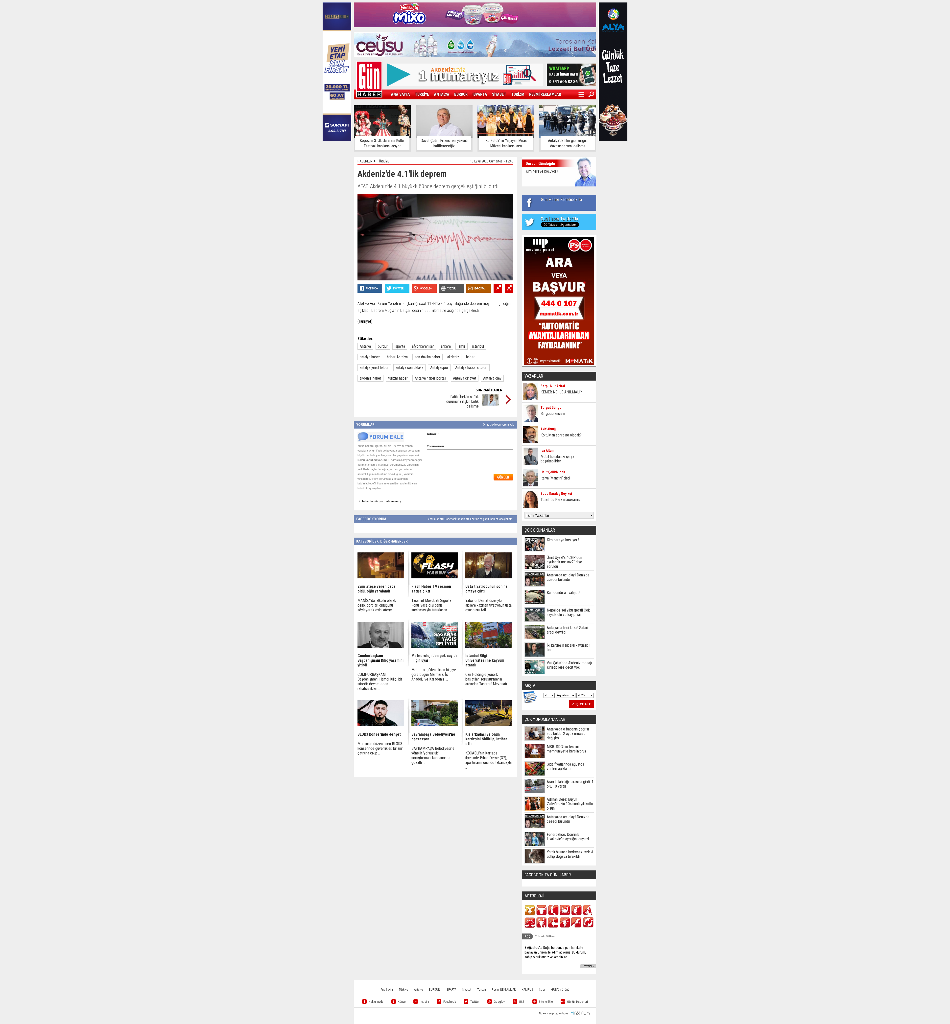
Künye (401, 1001)
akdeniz (453, 357)
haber (470, 357)
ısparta (400, 346)
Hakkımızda (376, 1001)
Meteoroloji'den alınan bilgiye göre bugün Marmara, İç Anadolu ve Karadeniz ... (433, 674)
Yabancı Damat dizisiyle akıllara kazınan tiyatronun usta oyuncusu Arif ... (488, 605)
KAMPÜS (527, 989)
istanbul (478, 346)
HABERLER (364, 161)
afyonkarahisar (423, 346)
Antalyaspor (439, 367)
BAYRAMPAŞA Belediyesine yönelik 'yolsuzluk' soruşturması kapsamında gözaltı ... (432, 755)
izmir (461, 346)
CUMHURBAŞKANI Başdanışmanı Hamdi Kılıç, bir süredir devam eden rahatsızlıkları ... (379, 681)
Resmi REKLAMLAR (504, 989)
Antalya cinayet (464, 378)
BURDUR (461, 94)
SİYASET (499, 94)
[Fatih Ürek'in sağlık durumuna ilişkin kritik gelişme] (490, 404)
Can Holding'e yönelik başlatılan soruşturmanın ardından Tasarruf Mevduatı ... (487, 679)
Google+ (499, 1001)
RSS (521, 1001)
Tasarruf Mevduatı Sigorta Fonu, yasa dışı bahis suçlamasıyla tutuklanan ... (431, 605)
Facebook (449, 1001)
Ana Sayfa (386, 989)
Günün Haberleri (577, 1001)
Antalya (365, 346)
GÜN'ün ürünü (560, 989)
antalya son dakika (409, 367)
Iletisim (424, 1001)
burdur (383, 346)
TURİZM (517, 94)
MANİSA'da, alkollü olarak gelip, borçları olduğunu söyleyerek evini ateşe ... (376, 605)
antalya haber (370, 357)
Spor (542, 989)
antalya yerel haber (374, 367)
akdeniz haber (370, 378)
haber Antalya (397, 357)
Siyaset (466, 989)
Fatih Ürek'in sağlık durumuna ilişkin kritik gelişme (462, 401)
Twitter (474, 1001)
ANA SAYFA (400, 94)
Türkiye (403, 989)
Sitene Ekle (546, 1001)
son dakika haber (427, 357)
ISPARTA (480, 94)
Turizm (481, 989)
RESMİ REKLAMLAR (545, 94)
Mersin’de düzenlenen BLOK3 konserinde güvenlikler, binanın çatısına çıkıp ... (380, 748)
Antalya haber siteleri (471, 367)
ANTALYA (441, 94)
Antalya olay (492, 378)
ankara (446, 346)
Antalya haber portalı (430, 378)
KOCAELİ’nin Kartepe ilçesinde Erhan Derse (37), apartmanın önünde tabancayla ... (488, 760)
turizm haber (398, 378)
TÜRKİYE (422, 94)
